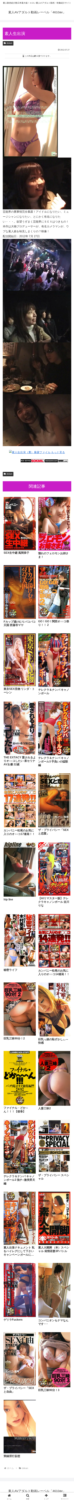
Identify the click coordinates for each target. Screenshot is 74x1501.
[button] (67, 837)
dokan (9, 43)
